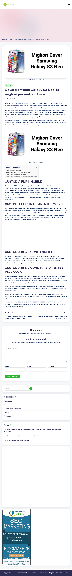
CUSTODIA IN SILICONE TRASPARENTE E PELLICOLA (22, 176)
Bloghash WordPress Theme (59, 573)
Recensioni (7, 416)
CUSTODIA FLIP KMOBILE (14, 170)
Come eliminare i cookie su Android (16, 440)
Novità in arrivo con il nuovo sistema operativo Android (23, 436)
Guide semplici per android (12, 408)
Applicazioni (8, 401)
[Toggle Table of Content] (34, 167)
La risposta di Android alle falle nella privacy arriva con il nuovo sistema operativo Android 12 (33, 430)
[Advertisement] (36, 24)
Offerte (9, 85)
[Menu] (69, 4)
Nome (7, 366)
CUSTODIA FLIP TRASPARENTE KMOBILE (18, 172)
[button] (30, 388)
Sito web (51, 366)
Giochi (6, 405)
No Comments (11, 98)
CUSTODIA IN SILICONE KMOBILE (16, 174)
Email (29, 366)
